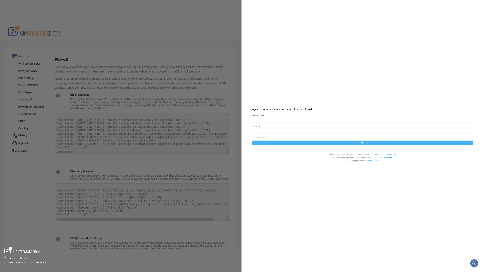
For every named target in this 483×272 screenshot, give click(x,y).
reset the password (384, 158)
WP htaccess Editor (383, 155)
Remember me (261, 137)
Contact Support (371, 161)
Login (362, 143)
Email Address (258, 115)
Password (256, 126)
